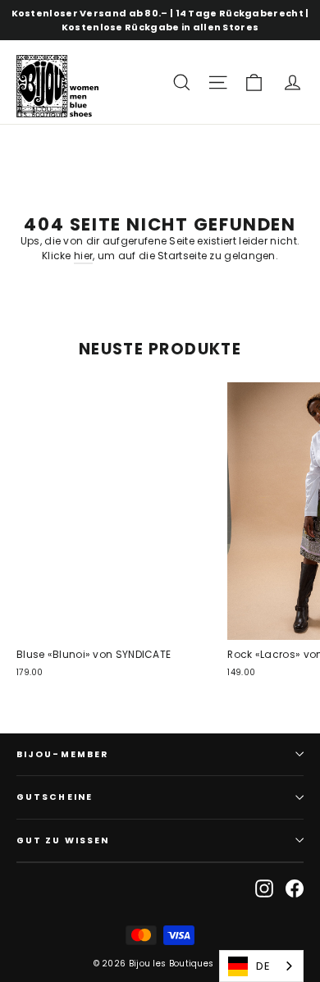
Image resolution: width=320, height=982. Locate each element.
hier (83, 256)
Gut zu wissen (62, 840)
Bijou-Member (62, 754)
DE (263, 966)
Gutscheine (54, 797)
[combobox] (261, 966)
